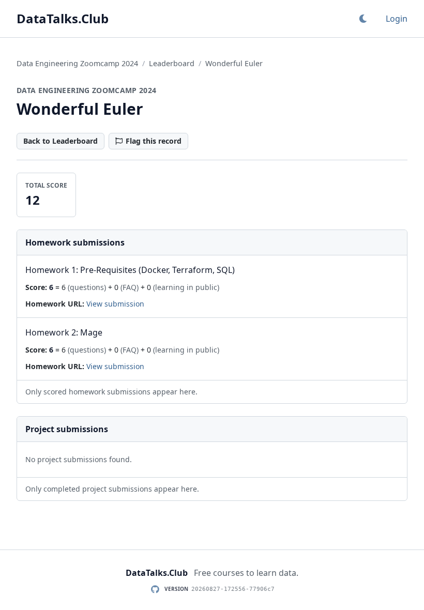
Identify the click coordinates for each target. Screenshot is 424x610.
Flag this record (153, 141)
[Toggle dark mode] (363, 18)
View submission (115, 304)
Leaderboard (171, 63)
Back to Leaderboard (60, 141)
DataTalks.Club (63, 18)
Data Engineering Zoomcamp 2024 (77, 63)
